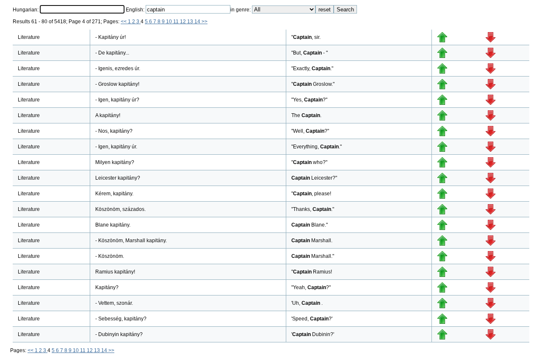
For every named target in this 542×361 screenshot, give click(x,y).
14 (198, 22)
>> (204, 22)
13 (190, 22)
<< (124, 22)
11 (176, 22)
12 (183, 22)
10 (169, 22)
